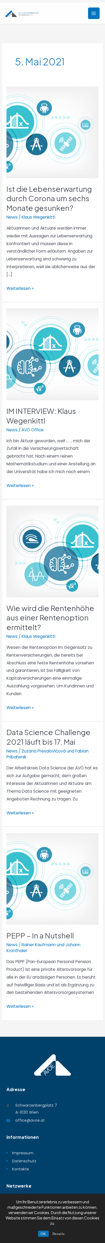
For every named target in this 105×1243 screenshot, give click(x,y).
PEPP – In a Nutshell (40, 935)
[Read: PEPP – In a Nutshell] (52, 878)
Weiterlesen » (20, 288)
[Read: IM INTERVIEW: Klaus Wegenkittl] (52, 354)
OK (43, 1234)
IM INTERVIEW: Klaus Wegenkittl (41, 415)
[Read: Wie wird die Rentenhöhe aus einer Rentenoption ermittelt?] (52, 551)
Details (58, 1234)
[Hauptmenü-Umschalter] (94, 13)
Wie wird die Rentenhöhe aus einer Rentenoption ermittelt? (50, 618)
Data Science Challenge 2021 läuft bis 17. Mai (48, 737)
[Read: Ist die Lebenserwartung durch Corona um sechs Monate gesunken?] (52, 132)
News (12, 217)
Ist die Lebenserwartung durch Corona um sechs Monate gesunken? (49, 198)
